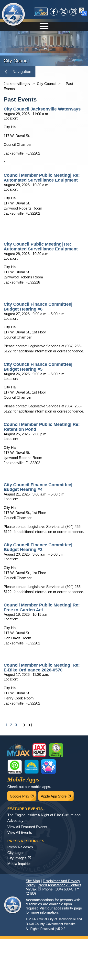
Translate (83, 12)
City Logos (15, 853)
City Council (46, 84)
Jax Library (31, 766)
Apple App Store (57, 794)
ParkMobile (14, 766)
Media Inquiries (19, 864)
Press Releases (20, 847)
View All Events (19, 832)
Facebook (54, 12)
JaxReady (39, 750)
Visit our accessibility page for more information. (54, 910)
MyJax (41, 12)
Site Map (33, 881)
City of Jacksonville (16, 14)
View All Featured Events (27, 827)
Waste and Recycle (56, 750)
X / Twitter (63, 12)
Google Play (23, 794)
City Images (19, 858)
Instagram (73, 12)
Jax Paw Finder (48, 766)
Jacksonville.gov (17, 84)
